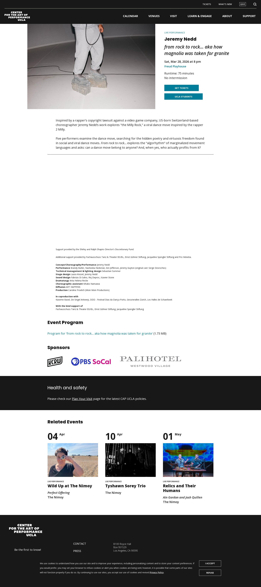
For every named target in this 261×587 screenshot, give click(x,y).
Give (242, 4)
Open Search (254, 4)
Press (77, 551)
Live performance (174, 32)
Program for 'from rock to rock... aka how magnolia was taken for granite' (100, 333)
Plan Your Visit (82, 399)
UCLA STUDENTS (183, 96)
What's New (225, 4)
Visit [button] (173, 16)
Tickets (207, 4)
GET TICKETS (181, 88)
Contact (79, 543)
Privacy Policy (157, 572)
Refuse (210, 572)
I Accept (210, 563)
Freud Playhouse (175, 66)
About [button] (227, 16)
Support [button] (249, 16)
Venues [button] (154, 16)
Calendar (130, 16)
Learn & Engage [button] (200, 16)
